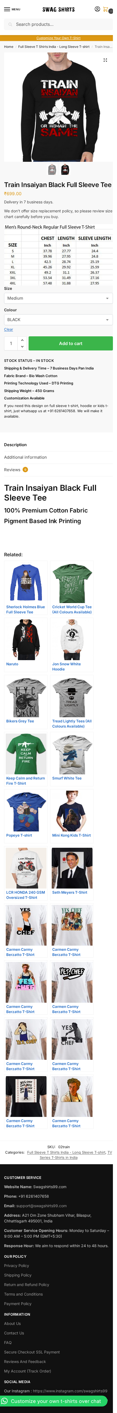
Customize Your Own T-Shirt (58, 38)
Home (8, 47)
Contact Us (14, 1333)
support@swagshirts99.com (41, 1205)
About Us (12, 1323)
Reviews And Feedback (25, 1361)
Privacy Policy (16, 1265)
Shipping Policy (18, 1275)
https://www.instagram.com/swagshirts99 (70, 1391)
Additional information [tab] (25, 457)
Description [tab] (15, 444)
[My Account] (97, 9)
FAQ (8, 1342)
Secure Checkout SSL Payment (32, 1352)
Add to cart (70, 343)
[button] (106, 10)
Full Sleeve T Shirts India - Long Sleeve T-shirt (54, 47)
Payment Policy (18, 1303)
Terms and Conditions (23, 1294)
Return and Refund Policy (26, 1284)
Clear (8, 329)
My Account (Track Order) (27, 1371)
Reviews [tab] (15, 469)
